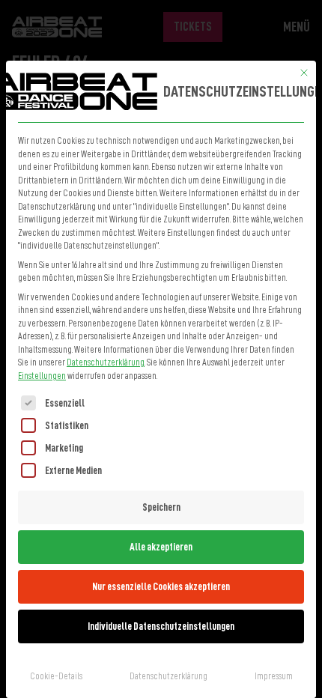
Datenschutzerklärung (106, 362)
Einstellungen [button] (42, 375)
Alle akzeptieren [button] (161, 546)
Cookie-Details (56, 676)
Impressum (274, 676)
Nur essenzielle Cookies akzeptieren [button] (161, 586)
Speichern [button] (161, 507)
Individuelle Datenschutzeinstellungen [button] (161, 626)
